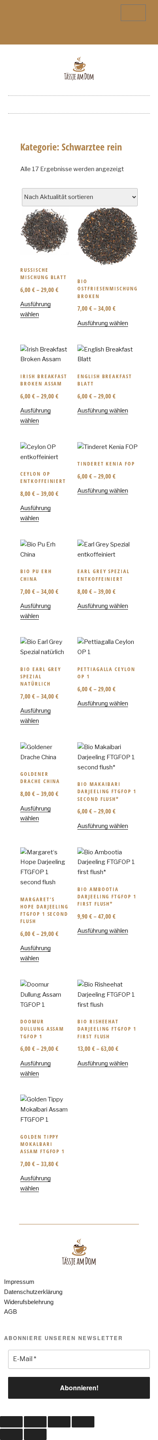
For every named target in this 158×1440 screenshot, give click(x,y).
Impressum (19, 1281)
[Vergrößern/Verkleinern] (11, 1421)
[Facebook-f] (72, 34)
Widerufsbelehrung (28, 1301)
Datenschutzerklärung (33, 1291)
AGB (10, 1311)
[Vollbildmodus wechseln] (35, 1421)
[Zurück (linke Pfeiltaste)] (11, 1434)
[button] (79, 102)
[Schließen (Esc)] (83, 1421)
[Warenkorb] (133, 12)
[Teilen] (59, 1421)
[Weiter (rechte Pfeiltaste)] (35, 1434)
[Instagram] (86, 34)
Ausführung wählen (102, 323)
